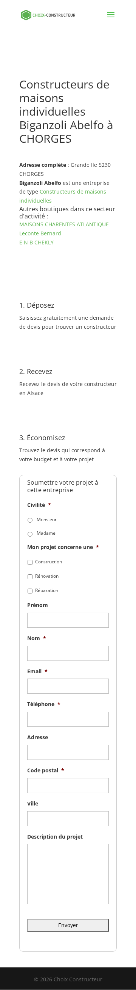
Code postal (45, 770)
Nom (36, 638)
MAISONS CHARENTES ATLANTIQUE (64, 224)
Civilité (39, 505)
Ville (32, 803)
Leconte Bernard (40, 233)
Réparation (46, 590)
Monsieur (47, 519)
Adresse (37, 737)
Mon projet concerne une (63, 547)
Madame (46, 533)
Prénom (37, 605)
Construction (48, 561)
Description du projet (55, 836)
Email (37, 671)
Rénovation (47, 576)
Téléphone (43, 704)
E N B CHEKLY (36, 242)
